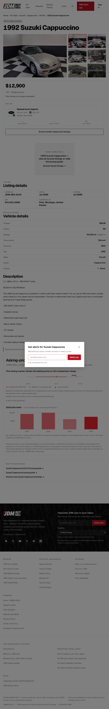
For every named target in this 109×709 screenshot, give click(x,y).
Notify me (74, 357)
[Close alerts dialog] (79, 347)
